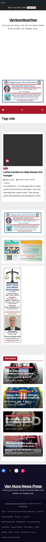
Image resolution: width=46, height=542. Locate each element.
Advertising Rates (7, 517)
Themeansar (23, 506)
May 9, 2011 (10, 179)
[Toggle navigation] (42, 109)
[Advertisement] (23, 54)
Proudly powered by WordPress (16, 503)
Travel (17, 532)
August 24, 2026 (14, 377)
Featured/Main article (13, 367)
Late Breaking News (29, 437)
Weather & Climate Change (11, 537)
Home (3, 511)
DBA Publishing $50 (8, 522)
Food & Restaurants (33, 522)
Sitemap (4, 532)
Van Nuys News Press (23, 20)
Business (18, 517)
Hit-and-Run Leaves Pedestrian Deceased (18, 420)
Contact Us (26, 517)
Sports (11, 532)
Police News (26, 391)
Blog (5, 168)
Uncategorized (28, 367)
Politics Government (13, 440)
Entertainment (21, 522)
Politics (37, 527)
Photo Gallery (28, 527)
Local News (5, 527)
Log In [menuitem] (3, 2)
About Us (41, 511)
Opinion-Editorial (16, 527)
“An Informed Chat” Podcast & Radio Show (21, 511)
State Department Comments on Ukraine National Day (19, 373)
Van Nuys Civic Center (28, 532)
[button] (22, 110)
